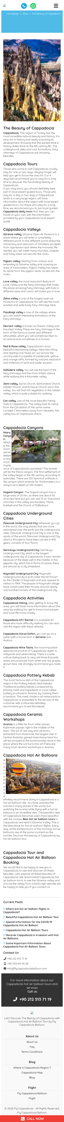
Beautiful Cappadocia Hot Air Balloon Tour (32, 917)
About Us (32, 1042)
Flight (32, 1098)
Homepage (13, 13)
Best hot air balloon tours (39, 819)
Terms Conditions (32, 1051)
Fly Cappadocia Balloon (32, 1093)
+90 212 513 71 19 (17, 958)
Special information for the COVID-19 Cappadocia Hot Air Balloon (27, 923)
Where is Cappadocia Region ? (32, 1067)
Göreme (41, 637)
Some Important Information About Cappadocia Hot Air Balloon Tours (27, 945)
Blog (25, 13)
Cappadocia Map (32, 1072)
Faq (32, 1046)
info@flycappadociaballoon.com (27, 968)
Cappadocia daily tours (17, 211)
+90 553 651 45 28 (17, 963)
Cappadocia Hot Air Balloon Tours (27, 930)
